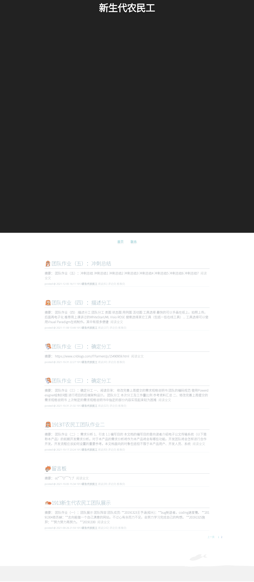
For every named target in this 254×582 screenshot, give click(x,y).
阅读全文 (116, 321)
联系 (134, 241)
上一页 (211, 537)
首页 (120, 241)
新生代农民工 (127, 8)
